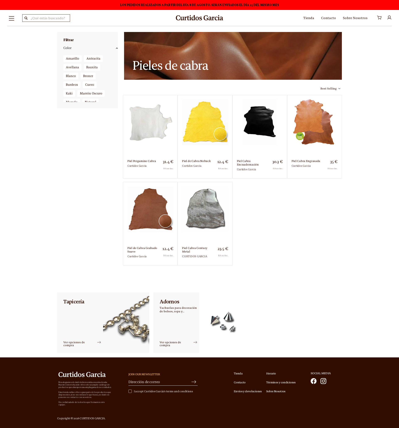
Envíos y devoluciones (248, 391)
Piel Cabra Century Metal (194, 249)
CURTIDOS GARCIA (194, 256)
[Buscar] (26, 18)
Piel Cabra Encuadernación (248, 162)
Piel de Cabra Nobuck (196, 161)
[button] (330, 88)
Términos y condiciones (281, 382)
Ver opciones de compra (74, 344)
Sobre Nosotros (355, 18)
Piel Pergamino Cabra (141, 161)
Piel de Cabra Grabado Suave (142, 249)
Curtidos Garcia (137, 166)
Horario (271, 373)
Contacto (328, 18)
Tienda (308, 18)
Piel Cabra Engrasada (306, 161)
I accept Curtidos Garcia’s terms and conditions (163, 391)
